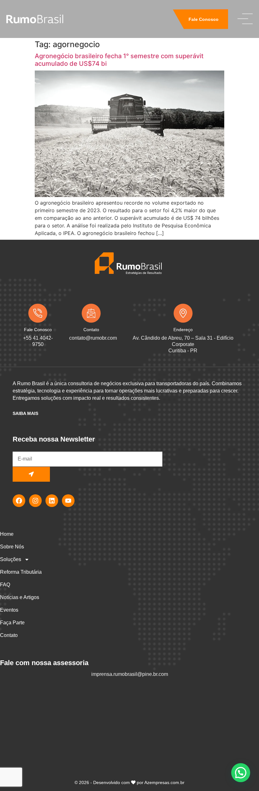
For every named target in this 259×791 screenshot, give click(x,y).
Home (7, 534)
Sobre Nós (12, 546)
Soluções (10, 559)
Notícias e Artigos (19, 597)
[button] (240, 772)
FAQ (5, 584)
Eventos (9, 610)
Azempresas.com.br (164, 782)
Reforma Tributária (21, 572)
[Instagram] (35, 500)
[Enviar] (31, 474)
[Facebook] (19, 500)
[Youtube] (68, 500)
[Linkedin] (51, 500)
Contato (9, 635)
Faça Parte (12, 622)
